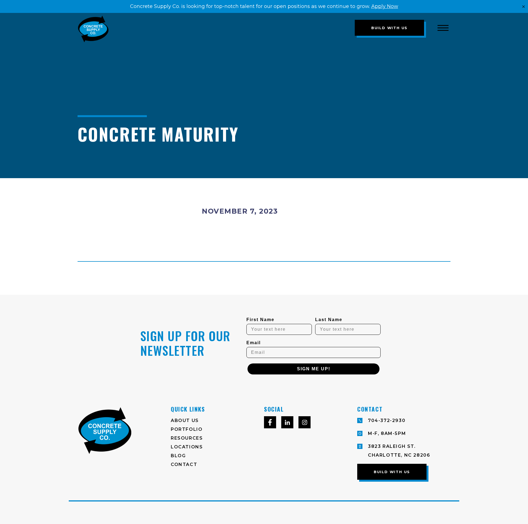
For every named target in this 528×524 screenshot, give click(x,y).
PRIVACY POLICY (170, 512)
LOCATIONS (187, 446)
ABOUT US (185, 420)
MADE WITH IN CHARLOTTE (415, 512)
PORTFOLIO (186, 429)
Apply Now (384, 6)
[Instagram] (304, 423)
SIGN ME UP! (313, 368)
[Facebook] (270, 423)
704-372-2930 (386, 420)
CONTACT (184, 464)
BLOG (178, 455)
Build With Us (389, 28)
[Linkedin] (287, 423)
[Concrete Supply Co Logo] (169, 28)
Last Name (328, 319)
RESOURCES (187, 438)
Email (253, 342)
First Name (260, 319)
